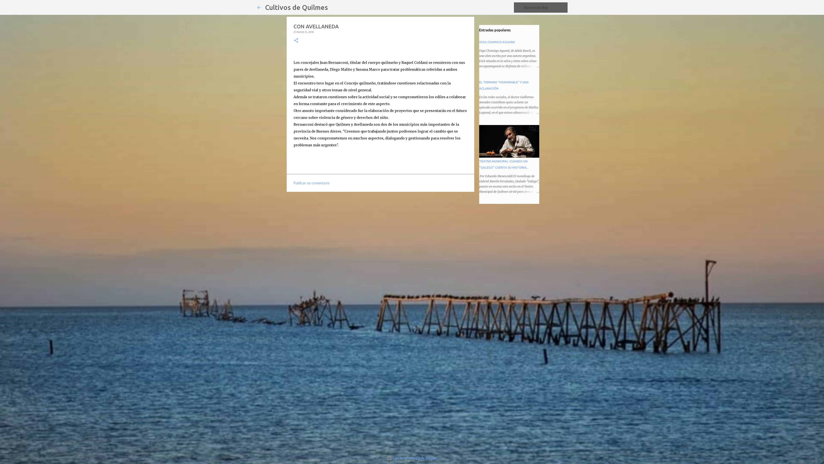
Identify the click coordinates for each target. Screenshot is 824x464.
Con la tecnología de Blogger (415, 458)
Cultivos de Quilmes (296, 7)
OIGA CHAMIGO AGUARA (497, 42)
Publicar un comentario (312, 183)
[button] (296, 41)
